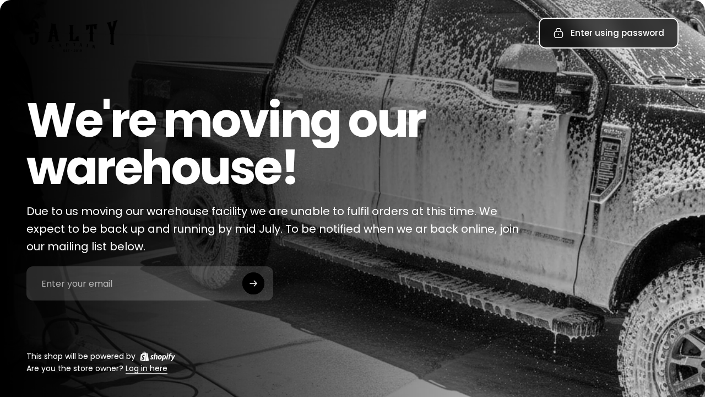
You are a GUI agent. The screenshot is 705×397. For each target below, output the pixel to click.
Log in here (146, 368)
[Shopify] (157, 356)
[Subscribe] (253, 283)
